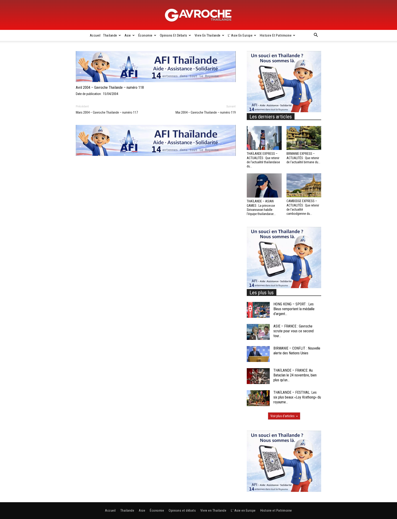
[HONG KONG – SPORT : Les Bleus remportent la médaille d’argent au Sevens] (258, 310)
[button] (315, 35)
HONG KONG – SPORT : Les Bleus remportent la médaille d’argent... (294, 309)
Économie (145, 35)
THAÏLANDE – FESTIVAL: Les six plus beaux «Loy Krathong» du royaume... (297, 397)
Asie (128, 35)
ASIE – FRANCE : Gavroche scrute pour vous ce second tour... (293, 331)
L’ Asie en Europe (240, 35)
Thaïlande (110, 35)
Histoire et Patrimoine (276, 35)
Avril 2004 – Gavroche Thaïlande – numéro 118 (110, 87)
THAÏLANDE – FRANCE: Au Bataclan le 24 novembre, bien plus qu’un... (295, 375)
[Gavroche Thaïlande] (198, 15)
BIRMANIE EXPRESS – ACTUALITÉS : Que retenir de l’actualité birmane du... (303, 158)
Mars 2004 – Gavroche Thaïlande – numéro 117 (107, 112)
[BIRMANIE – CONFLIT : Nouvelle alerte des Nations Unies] (258, 354)
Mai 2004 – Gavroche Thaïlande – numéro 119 (206, 112)
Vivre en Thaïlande (208, 35)
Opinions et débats (173, 35)
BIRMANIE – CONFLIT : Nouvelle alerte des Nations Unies (296, 350)
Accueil (95, 35)
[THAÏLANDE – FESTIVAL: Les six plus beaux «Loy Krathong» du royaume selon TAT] (258, 398)
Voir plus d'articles (282, 416)
